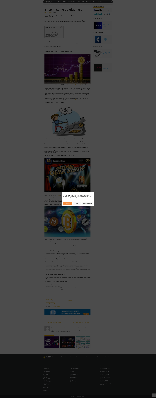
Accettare (68, 203)
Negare (77, 203)
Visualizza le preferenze (87, 203)
